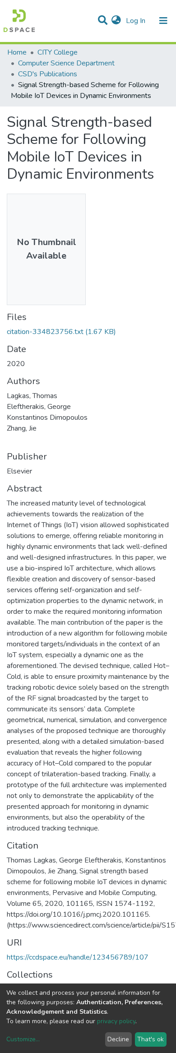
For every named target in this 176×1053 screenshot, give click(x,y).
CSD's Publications (47, 74)
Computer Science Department (66, 63)
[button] (116, 20)
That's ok (150, 1039)
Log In (136, 21)
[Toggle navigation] (163, 21)
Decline (118, 1039)
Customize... (23, 1039)
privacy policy (116, 1021)
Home (17, 52)
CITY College (57, 52)
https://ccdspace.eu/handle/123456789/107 (77, 957)
